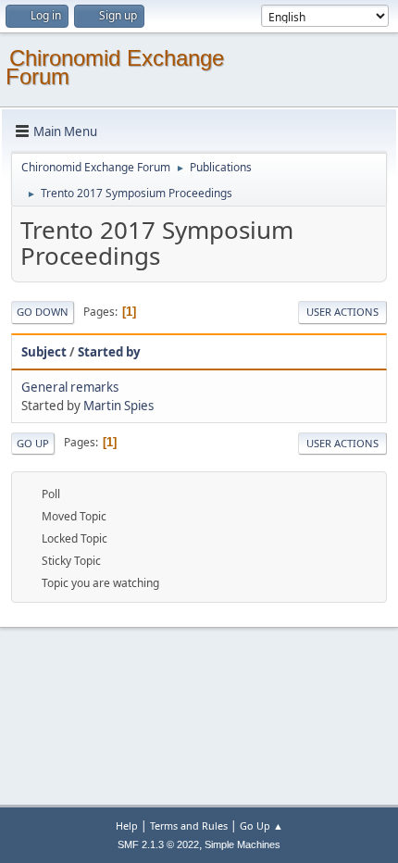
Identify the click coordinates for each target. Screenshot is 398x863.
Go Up (33, 443)
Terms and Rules (189, 825)
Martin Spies (118, 405)
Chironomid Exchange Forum (115, 67)
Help (127, 825)
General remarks (69, 387)
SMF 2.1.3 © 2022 (158, 844)
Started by (109, 352)
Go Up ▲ (261, 825)
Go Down (42, 312)
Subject (44, 352)
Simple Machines (242, 844)
